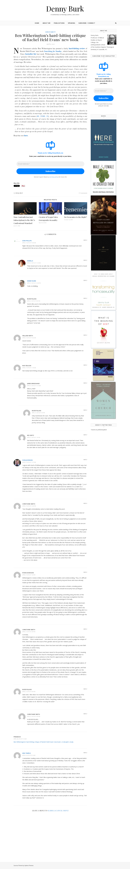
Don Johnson (27, 460)
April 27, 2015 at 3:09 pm (28, 631)
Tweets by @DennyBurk (99, 430)
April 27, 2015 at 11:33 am (34, 263)
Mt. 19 (39, 116)
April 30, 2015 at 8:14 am (28, 755)
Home (37, 23)
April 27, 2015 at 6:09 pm (28, 691)
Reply (85, 240)
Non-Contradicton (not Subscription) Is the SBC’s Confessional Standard (24, 220)
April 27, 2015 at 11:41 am (34, 385)
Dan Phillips (27, 241)
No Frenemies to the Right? (75, 217)
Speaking (71, 23)
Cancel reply (62, 811)
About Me (46, 23)
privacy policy (54, 177)
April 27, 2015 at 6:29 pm (33, 716)
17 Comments (83, 193)
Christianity (50, 32)
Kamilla (30, 261)
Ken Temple (26, 753)
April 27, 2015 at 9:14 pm (38, 412)
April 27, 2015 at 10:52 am (29, 337)
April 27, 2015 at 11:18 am (29, 367)
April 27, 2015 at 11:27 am (29, 462)
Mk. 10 (45, 116)
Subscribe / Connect (87, 23)
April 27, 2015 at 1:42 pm (28, 575)
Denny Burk (65, 8)
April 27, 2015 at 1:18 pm (33, 437)
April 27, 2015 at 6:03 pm (33, 301)
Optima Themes (28, 865)
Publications (59, 23)
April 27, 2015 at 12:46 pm (34, 283)
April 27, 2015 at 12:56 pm (29, 506)
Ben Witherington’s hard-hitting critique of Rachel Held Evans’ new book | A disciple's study (43, 742)
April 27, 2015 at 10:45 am (29, 242)
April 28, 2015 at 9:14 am (20, 739)
